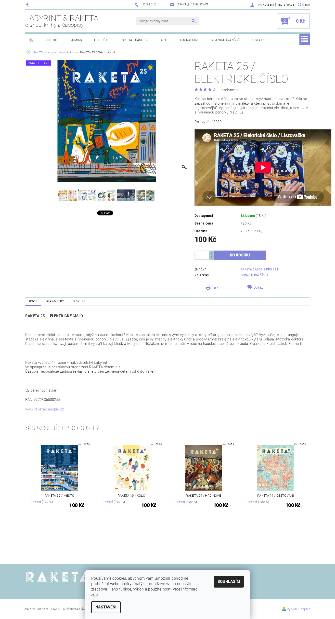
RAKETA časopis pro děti (260, 269)
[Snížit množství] (211, 257)
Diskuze (79, 301)
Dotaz (258, 287)
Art (164, 40)
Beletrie (51, 40)
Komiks (76, 40)
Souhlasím (229, 581)
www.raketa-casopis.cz (44, 409)
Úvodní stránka (31, 40)
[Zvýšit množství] (211, 253)
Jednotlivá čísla (254, 275)
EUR (307, 4)
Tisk (215, 287)
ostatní (258, 40)
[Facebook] (27, 4)
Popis (33, 301)
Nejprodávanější (225, 40)
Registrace (285, 4)
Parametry (55, 301)
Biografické (189, 40)
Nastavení (105, 607)
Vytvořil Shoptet (298, 609)
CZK (300, 4)
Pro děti (101, 40)
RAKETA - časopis (134, 40)
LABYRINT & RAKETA (61, 21)
